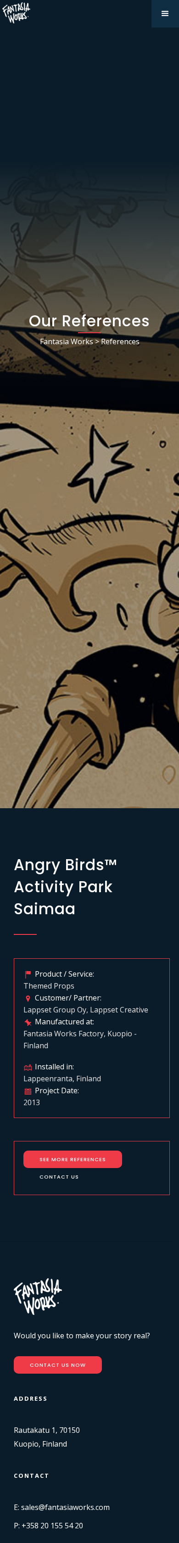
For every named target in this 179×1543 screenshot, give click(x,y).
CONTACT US (59, 1176)
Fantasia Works (66, 341)
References (120, 341)
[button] (165, 14)
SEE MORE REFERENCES (72, 1159)
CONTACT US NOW (58, 1365)
